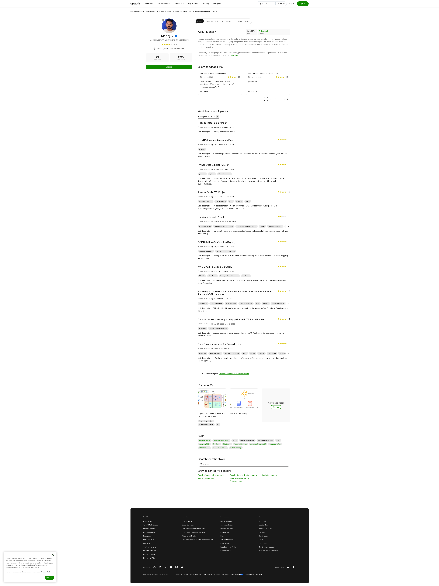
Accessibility (249, 574)
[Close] (53, 555)
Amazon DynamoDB (258, 444)
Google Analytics (220, 448)
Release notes (225, 551)
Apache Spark (204, 440)
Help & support (226, 521)
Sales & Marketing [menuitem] (180, 11)
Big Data (216, 444)
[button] (175, 35)
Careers (262, 532)
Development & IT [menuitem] (137, 11)
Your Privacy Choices (232, 574)
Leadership (263, 525)
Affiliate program (226, 540)
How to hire (147, 521)
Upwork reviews (226, 529)
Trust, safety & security (267, 547)
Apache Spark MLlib (221, 440)
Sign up (303, 4)
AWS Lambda (204, 448)
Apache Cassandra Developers (243, 475)
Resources (224, 532)
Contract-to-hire (149, 547)
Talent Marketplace (150, 525)
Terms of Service (182, 574)
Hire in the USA (149, 558)
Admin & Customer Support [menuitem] (199, 11)
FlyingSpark (263, 31)
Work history (226, 21)
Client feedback (212, 21)
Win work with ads (189, 536)
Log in (291, 4)
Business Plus (148, 540)
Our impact (263, 536)
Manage (49, 578)
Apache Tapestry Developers (210, 475)
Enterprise (147, 536)
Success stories (226, 525)
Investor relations (265, 529)
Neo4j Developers (206, 478)
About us (262, 521)
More (215, 11)
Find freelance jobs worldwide (193, 529)
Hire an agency (149, 532)
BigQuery (226, 444)
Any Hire (146, 543)
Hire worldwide (149, 554)
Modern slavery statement (269, 551)
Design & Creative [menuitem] (164, 11)
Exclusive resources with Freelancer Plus (197, 540)
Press (261, 540)
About (199, 21)
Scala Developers (269, 475)
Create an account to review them (234, 374)
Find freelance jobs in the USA (193, 532)
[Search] (259, 3)
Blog (222, 536)
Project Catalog (149, 529)
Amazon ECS (204, 444)
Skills (247, 21)
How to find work (188, 521)
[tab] (209, 116)
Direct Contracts (149, 551)
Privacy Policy (195, 574)
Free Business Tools (228, 547)
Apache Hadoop (240, 444)
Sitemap (259, 574)
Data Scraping (235, 448)
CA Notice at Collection (211, 574)
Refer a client (225, 543)
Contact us (263, 543)
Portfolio (238, 21)
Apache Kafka (275, 444)
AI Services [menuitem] (150, 11)
